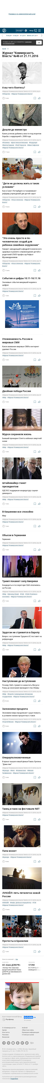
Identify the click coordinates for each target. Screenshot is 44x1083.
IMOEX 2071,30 (32, 35)
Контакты (6, 1032)
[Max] (27, 1043)
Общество (6, 94)
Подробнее (14, 1079)
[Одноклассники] (17, 1043)
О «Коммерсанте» (9, 1028)
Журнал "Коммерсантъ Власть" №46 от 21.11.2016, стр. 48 (22, 945)
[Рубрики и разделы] (39, 30)
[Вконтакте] (8, 1043)
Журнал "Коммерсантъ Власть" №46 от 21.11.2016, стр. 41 (22, 900)
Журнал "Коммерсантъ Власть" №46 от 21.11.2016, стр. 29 (22, 543)
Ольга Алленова (17, 200)
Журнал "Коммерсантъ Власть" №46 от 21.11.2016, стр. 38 (22, 855)
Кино (13, 770)
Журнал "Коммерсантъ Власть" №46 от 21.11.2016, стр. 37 (22, 813)
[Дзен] (13, 1043)
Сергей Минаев (8, 722)
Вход (31, 31)
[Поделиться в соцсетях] (39, 98)
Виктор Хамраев (8, 145)
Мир (4, 397)
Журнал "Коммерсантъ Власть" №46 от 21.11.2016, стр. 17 (22, 261)
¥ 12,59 (22, 35)
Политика (6, 143)
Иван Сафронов (33, 145)
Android (24, 1028)
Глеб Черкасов (21, 145)
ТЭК (35, 903)
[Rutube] (22, 1043)
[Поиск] (35, 30)
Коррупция (33, 143)
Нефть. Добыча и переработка (21, 903)
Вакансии (5, 1037)
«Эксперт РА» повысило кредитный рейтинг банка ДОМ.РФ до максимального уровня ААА (12, 971)
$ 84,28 (8, 35)
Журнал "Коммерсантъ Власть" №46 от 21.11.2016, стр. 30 (22, 691)
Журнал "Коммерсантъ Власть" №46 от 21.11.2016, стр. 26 (22, 353)
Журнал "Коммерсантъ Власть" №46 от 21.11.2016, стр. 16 (22, 197)
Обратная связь (28, 1030)
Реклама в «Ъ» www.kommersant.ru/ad (22, 14)
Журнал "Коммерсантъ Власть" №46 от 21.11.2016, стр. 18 (22, 289)
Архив (4, 1030)
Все (17, 959)
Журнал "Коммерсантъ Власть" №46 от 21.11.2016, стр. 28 (22, 445)
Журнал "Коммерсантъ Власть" (22, 94)
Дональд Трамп (13, 594)
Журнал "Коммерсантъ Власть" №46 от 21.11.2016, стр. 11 (22, 140)
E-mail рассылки (28, 1035)
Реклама (5, 1035)
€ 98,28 (15, 35)
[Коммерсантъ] (4, 30)
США (22, 594)
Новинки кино (21, 770)
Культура (6, 770)
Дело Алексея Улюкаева (20, 143)
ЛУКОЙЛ (6, 903)
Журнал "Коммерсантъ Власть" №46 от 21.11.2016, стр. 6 (21, 91)
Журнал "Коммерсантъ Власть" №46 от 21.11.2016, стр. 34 (22, 719)
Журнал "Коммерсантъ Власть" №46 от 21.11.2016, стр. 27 (22, 395)
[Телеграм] (4, 1043)
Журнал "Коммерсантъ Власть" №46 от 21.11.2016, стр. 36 (22, 768)
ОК (39, 42)
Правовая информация (30, 1032)
